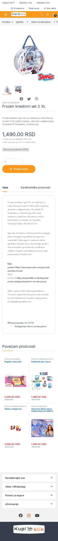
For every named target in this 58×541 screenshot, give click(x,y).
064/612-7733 (25, 3)
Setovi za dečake (38, 359)
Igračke (19, 22)
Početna (6, 22)
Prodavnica (19, 8)
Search (41, 14)
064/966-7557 (43, 3)
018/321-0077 (8, 3)
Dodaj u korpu (21, 169)
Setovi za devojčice (41, 22)
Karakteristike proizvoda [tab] (35, 187)
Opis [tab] (5, 187)
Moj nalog (51, 8)
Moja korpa (34, 8)
